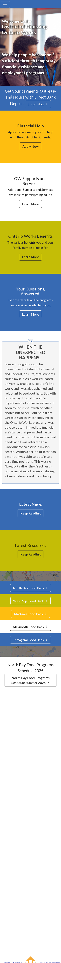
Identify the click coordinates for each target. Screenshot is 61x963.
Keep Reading (30, 513)
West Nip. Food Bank (29, 601)
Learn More (30, 204)
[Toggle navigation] (5, 4)
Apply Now (30, 146)
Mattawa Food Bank (29, 614)
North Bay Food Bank (29, 588)
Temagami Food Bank (29, 640)
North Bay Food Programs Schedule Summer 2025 (30, 680)
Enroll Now (36, 104)
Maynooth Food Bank (29, 627)
